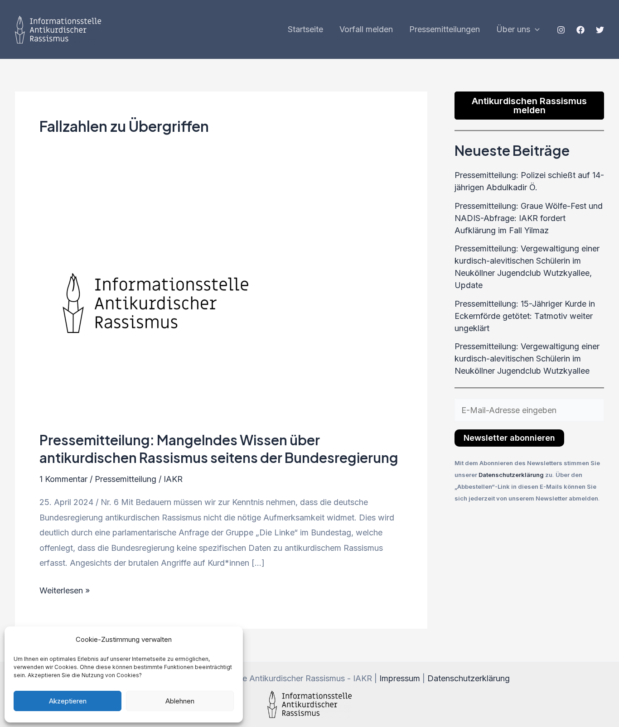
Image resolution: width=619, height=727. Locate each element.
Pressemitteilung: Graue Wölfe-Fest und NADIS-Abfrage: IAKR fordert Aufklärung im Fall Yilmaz (529, 218)
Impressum (399, 678)
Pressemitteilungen (444, 29)
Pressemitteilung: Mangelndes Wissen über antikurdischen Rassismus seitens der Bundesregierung (218, 448)
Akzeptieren (68, 701)
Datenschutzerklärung (512, 474)
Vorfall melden (366, 29)
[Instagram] (561, 30)
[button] (535, 29)
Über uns (513, 29)
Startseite (305, 29)
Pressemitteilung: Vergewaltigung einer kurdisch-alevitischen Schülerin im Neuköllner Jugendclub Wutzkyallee (527, 359)
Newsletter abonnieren (509, 438)
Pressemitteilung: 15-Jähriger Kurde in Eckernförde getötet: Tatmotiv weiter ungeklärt (525, 316)
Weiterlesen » (64, 589)
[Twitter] (600, 30)
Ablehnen (179, 701)
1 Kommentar (63, 479)
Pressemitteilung (125, 479)
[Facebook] (580, 30)
